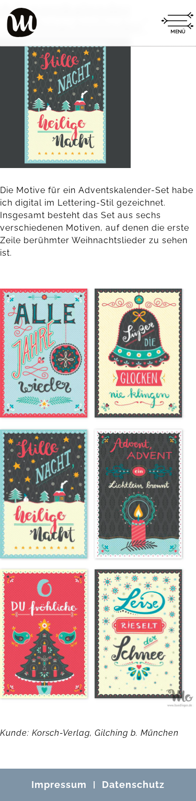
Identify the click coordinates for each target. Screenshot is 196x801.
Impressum (59, 784)
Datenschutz (133, 784)
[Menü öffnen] (177, 22)
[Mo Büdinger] (22, 22)
